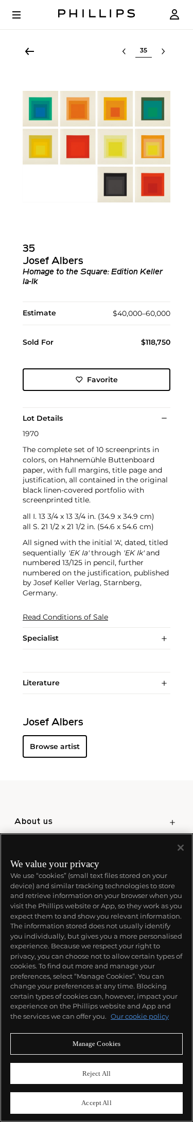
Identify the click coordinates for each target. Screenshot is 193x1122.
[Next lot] (163, 51)
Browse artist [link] (55, 746)
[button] (96, 146)
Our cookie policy (140, 1016)
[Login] (174, 14)
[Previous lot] (124, 51)
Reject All (96, 1073)
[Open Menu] (23, 15)
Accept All (96, 1103)
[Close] (180, 847)
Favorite (102, 379)
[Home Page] (96, 14)
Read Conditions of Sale (65, 617)
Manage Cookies (97, 1044)
